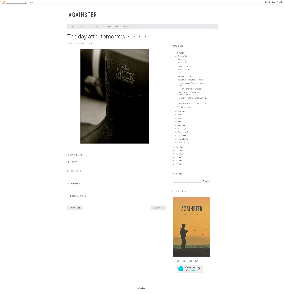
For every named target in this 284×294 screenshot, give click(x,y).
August (181, 129)
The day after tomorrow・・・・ (190, 107)
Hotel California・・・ (186, 63)
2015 (178, 161)
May (180, 118)
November (182, 139)
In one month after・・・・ (188, 66)
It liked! (180, 73)
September (182, 132)
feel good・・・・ (184, 76)
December (182, 142)
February (181, 60)
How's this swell (184, 70)
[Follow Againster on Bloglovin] (190, 272)
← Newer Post (74, 208)
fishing (77, 171)
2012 (178, 150)
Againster (83, 14)
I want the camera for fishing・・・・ (192, 104)
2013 (178, 154)
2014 (178, 157)
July (179, 125)
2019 (178, 164)
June (180, 122)
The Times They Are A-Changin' (190, 89)
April (180, 115)
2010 (178, 53)
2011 (178, 147)
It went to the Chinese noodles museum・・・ (189, 93)
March (180, 111)
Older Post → (159, 208)
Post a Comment (78, 196)
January (181, 56)
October (181, 136)
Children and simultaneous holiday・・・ (194, 80)
